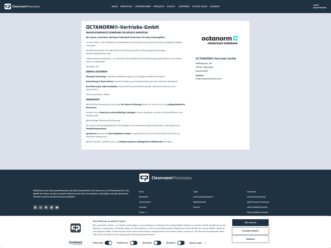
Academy (215, 6)
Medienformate (199, 202)
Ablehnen (250, 239)
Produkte (158, 6)
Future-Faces (199, 6)
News (115, 6)
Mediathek (126, 6)
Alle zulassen (251, 222)
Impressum (251, 191)
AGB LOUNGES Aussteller (257, 212)
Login (195, 191)
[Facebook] (46, 207)
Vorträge (184, 6)
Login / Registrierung (319, 6)
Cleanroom (26, 6)
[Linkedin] (35, 207)
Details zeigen (195, 243)
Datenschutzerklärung (256, 196)
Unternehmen (143, 6)
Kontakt (196, 207)
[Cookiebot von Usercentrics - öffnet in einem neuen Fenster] (75, 243)
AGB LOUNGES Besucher (257, 207)
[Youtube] (57, 207)
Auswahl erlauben (250, 231)
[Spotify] (51, 207)
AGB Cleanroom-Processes (258, 202)
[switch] (133, 243)
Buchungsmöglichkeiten (203, 196)
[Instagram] (41, 207)
